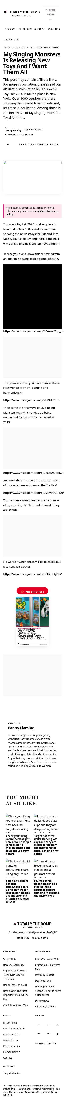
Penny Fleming (21, 728)
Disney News (42, 1000)
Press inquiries (11, 1046)
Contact (7, 1057)
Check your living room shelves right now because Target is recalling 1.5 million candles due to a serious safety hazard (18, 845)
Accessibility (54, 1109)
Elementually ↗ (11, 1051)
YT (39, 1033)
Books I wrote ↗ (12, 1034)
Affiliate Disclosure (34, 1111)
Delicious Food (43, 980)
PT (57, 1024)
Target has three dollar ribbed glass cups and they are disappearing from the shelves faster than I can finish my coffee (46, 845)
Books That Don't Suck (15, 984)
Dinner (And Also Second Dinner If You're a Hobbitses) (48, 990)
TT (48, 1024)
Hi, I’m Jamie (10, 1022)
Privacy (8, 1109)
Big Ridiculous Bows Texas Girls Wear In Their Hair (14, 975)
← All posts (10, 39)
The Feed (51, 10)
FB (48, 1033)
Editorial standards (13, 1028)
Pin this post (32, 592)
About (50, 14)
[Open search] (51, 20)
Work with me (10, 1040)
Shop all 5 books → (12, 1073)
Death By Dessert (44, 974)
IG (39, 1024)
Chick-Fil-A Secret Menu (16, 1005)
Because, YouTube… (14, 964)
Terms (19, 1109)
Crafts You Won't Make (47, 959)
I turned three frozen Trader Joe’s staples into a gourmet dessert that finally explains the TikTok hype (46, 888)
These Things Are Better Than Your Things (31, 48)
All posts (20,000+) (45, 1006)
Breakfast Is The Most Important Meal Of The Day (16, 995)
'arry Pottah (9, 959)
